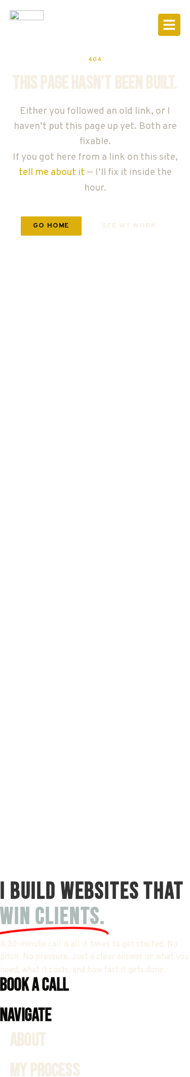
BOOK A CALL (34, 985)
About (28, 1040)
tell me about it (52, 172)
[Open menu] (169, 25)
